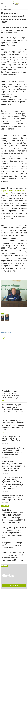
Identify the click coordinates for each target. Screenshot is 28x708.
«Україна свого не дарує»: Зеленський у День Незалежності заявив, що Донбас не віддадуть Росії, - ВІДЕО (13, 409)
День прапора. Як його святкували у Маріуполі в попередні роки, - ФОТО (12, 438)
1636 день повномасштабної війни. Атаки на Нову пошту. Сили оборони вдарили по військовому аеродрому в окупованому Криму (13, 516)
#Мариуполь (4, 332)
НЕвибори (8, 575)
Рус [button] (6, 7)
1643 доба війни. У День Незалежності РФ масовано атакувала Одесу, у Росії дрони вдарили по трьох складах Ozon (14, 424)
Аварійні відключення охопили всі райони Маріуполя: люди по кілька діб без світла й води (12, 394)
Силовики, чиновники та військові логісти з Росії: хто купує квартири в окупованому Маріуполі (13, 556)
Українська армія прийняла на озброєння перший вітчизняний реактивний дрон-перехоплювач (13, 451)
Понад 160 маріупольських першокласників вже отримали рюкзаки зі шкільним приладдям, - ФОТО (14, 532)
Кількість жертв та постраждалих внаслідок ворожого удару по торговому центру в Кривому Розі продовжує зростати (13, 466)
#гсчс (9, 332)
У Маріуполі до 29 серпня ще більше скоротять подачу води (13, 545)
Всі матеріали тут (14, 585)
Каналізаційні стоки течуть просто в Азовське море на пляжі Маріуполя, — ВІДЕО (12, 497)
